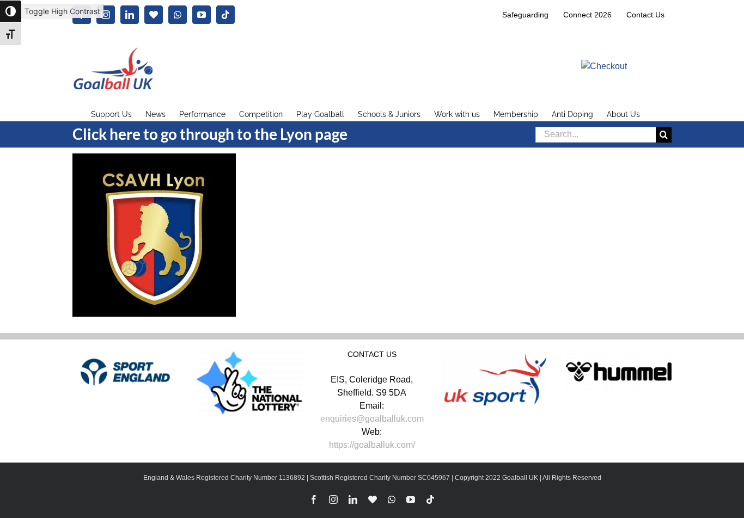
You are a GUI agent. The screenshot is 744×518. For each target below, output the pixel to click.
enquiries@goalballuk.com (372, 418)
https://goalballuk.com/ (372, 444)
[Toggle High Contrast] (10, 11)
